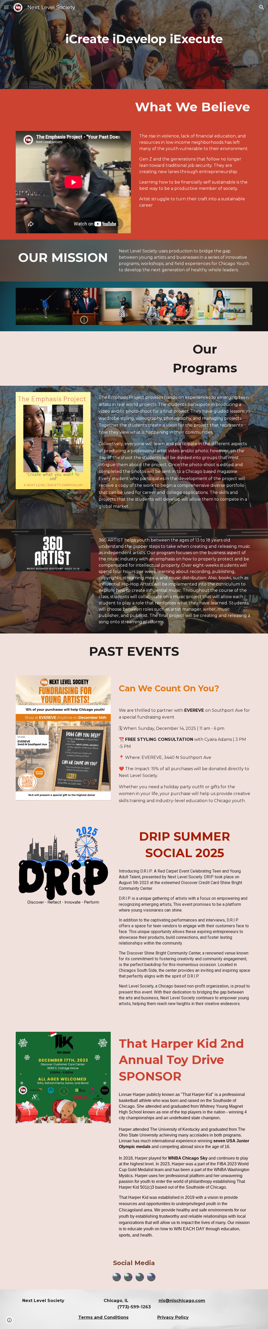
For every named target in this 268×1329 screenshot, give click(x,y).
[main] (144, 39)
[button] (6, 7)
